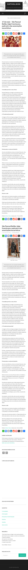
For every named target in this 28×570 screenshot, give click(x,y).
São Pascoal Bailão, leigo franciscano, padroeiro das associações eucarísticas (12, 228)
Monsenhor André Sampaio (8, 516)
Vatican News (8, 215)
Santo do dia (4, 524)
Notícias (4, 519)
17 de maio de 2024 (6, 30)
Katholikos (14, 4)
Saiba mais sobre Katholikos (8, 442)
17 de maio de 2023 (6, 232)
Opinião (4, 522)
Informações (5, 514)
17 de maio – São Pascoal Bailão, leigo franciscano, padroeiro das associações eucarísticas (12, 25)
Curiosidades (5, 511)
